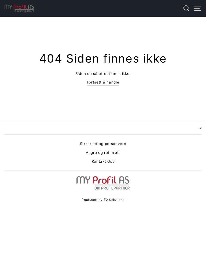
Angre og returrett (103, 152)
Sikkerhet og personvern (103, 144)
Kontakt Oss (103, 161)
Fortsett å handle (103, 82)
